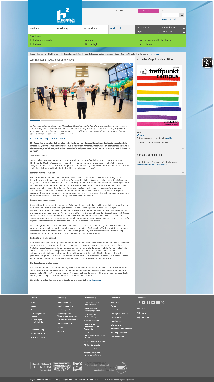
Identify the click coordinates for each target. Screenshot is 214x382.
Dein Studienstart (38, 337)
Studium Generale (91, 321)
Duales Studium (37, 310)
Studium (34, 28)
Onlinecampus (143, 27)
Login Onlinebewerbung (148, 11)
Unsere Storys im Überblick (125, 54)
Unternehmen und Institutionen (155, 40)
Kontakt (116, 11)
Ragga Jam (155, 54)
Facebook (149, 302)
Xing (163, 302)
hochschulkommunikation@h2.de (152, 165)
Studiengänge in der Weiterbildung (92, 303)
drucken (145, 318)
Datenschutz (80, 380)
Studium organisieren (39, 326)
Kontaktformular (44, 380)
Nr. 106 (143, 135)
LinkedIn (158, 302)
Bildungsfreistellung (92, 349)
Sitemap (57, 380)
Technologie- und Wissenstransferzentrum (67, 315)
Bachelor (34, 302)
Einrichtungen (53, 54)
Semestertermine (38, 333)
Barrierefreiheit (93, 380)
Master (33, 306)
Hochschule (116, 28)
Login (32, 380)
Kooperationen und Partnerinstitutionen (92, 354)
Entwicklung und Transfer (67, 320)
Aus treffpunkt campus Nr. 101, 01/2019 (47, 138)
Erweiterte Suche (170, 19)
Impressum (67, 380)
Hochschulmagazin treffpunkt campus (98, 54)
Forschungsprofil (64, 302)
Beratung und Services (120, 333)
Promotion (61, 327)
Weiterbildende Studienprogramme (92, 309)
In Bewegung (143, 54)
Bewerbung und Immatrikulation (37, 321)
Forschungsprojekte (65, 306)
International (145, 44)
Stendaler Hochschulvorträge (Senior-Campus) (95, 335)
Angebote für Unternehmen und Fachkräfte (91, 326)
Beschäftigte (91, 44)
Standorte (125, 11)
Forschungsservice (64, 323)
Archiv (169, 138)
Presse (133, 11)
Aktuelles (61, 331)
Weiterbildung (91, 28)
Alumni (89, 40)
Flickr (153, 302)
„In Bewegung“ (95, 280)
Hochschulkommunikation (71, 54)
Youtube (144, 302)
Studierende (38, 44)
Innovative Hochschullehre (121, 329)
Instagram (139, 302)
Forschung (62, 28)
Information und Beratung (94, 341)
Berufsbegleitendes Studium (38, 315)
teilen (144, 313)
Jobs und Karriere (118, 336)
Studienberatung (37, 330)
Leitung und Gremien (119, 314)
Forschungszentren (65, 310)
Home (32, 54)
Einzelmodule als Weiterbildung (91, 315)
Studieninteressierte (42, 40)
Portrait (114, 306)
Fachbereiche (116, 317)
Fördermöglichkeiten (92, 345)
